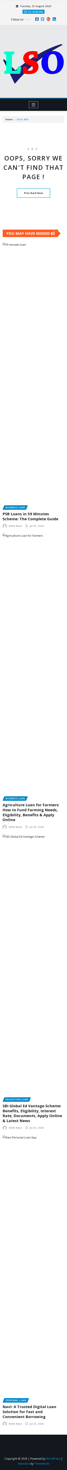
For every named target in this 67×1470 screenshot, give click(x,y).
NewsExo (24, 1464)
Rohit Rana (15, 526)
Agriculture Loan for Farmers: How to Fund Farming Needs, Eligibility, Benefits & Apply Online (31, 812)
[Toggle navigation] (33, 104)
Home (9, 119)
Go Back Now (34, 193)
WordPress (53, 1459)
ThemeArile (41, 1464)
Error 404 (22, 119)
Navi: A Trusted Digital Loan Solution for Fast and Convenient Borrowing (29, 1411)
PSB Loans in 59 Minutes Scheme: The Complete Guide (30, 516)
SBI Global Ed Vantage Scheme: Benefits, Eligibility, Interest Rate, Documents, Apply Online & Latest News (32, 1113)
